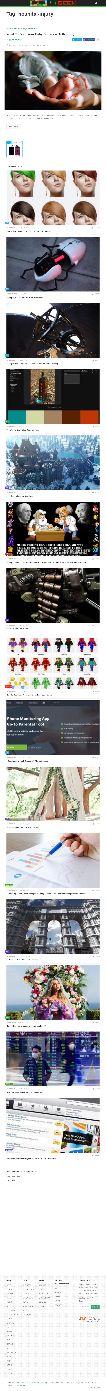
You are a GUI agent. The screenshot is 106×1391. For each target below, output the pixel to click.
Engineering (45, 1298)
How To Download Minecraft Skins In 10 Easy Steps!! (29, 695)
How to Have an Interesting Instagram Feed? (26, 1026)
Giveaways (28, 1298)
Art (56, 1288)
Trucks (9, 1373)
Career (9, 1294)
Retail (9, 1365)
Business (27, 1285)
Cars (8, 1298)
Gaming (9, 1331)
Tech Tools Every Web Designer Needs (23, 430)
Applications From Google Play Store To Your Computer (31, 1158)
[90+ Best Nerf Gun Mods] (53, 595)
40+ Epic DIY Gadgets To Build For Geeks (24, 297)
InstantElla (10, 1180)
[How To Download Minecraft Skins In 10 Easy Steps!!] (53, 661)
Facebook (91, 40)
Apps (8, 1285)
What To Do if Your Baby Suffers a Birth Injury (40, 34)
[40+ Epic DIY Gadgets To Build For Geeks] (53, 264)
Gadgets (27, 1294)
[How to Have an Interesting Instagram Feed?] (53, 992)
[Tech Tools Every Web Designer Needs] (53, 396)
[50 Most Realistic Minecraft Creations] (53, 926)
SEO (24, 1319)
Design (9, 1302)
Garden (10, 1336)
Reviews (27, 1310)
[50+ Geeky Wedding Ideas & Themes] (53, 794)
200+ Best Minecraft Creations (19, 496)
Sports (58, 1305)
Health (21, 29)
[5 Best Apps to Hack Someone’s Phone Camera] (53, 727)
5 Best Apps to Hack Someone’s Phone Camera (27, 761)
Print (9, 1361)
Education (11, 29)
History (10, 1344)
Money (9, 1357)
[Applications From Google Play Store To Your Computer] (53, 1125)
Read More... (14, 126)
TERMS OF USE (20, 1385)
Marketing (28, 1306)
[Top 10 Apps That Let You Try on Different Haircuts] (53, 198)
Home (25, 1302)
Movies (58, 1297)
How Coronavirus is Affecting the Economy (25, 1092)
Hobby (9, 1348)
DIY (7, 1306)
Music (57, 1301)
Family (9, 1319)
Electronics (12, 1315)
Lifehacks (31, 29)
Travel (9, 1369)
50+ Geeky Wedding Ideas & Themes (22, 827)
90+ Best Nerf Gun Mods (17, 629)
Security (27, 1315)
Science (42, 1302)
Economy (10, 1310)
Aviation (10, 1289)
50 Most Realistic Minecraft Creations (22, 960)
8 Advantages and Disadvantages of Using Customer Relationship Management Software (45, 894)
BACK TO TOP (95, 1387)
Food (8, 1327)
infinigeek (16, 40)
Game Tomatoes (13, 1177)
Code (41, 1289)
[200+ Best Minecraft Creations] (53, 462)
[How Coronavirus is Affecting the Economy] (53, 1059)
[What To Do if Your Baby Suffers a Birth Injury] (53, 80)
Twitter (78, 40)
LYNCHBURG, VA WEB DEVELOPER (34, 1383)
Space (41, 1306)
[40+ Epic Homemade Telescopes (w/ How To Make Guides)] (53, 330)
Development (29, 1289)
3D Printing (44, 1285)
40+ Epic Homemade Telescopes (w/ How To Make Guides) (32, 364)
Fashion (10, 1323)
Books (58, 1293)
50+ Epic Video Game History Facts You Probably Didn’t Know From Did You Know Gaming (46, 562)
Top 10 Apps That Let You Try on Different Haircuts (28, 231)
